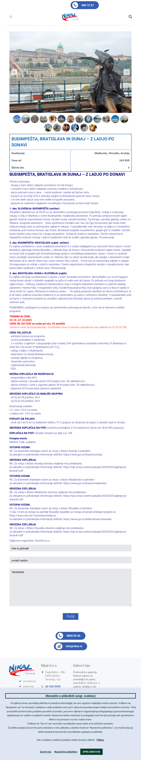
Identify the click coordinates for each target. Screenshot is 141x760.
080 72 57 (88, 5)
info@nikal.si (74, 646)
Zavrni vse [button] (45, 751)
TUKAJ (100, 740)
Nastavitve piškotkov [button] (65, 751)
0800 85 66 (73, 635)
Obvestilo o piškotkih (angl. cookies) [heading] (70, 696)
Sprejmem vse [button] (91, 751)
